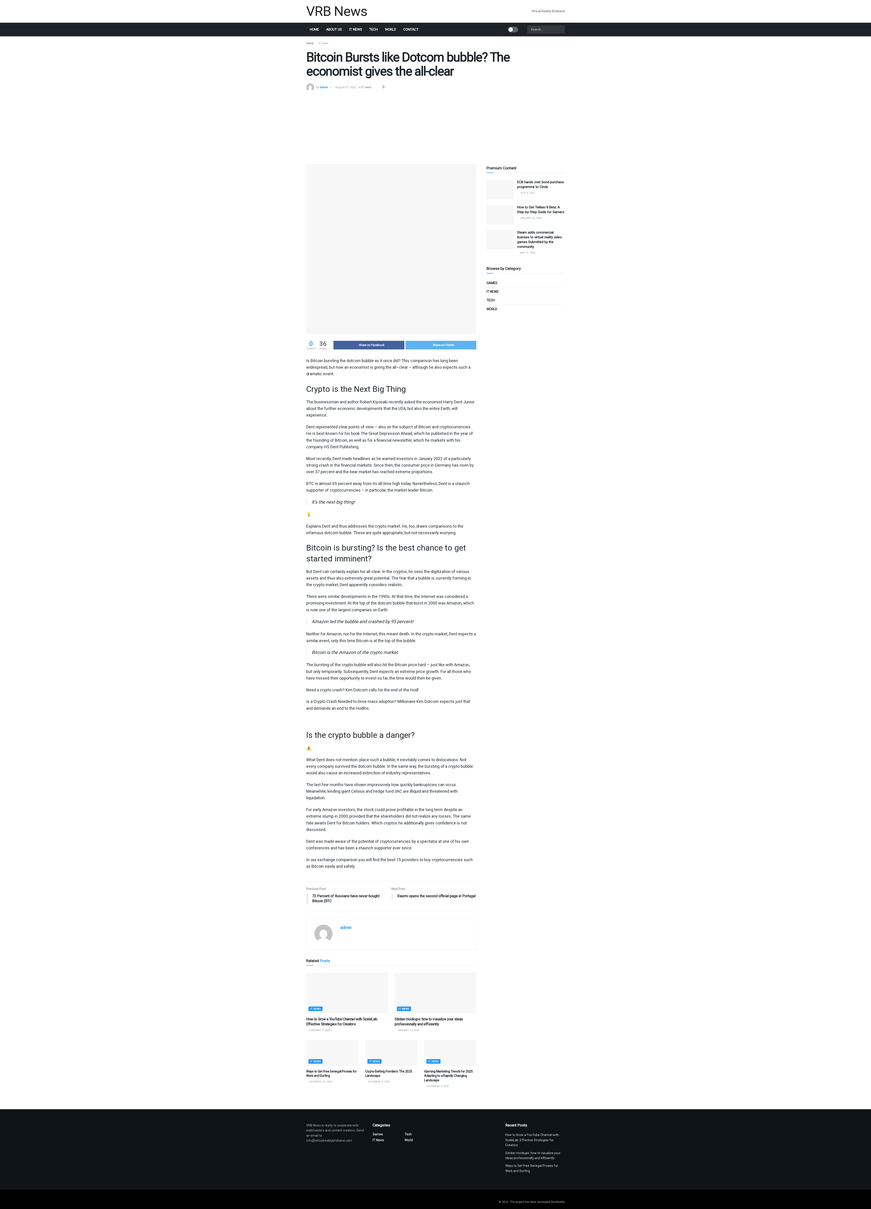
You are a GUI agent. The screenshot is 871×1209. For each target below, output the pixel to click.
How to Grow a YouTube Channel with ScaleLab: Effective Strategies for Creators (532, 1140)
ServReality (558, 1202)
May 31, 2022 (527, 252)
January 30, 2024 (530, 218)
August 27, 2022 (345, 87)
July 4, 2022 (527, 192)
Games (492, 283)
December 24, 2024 (320, 1081)
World (390, 29)
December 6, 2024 (378, 1081)
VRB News (336, 11)
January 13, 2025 (408, 1030)
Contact (410, 29)
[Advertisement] (435, 125)
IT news (355, 29)
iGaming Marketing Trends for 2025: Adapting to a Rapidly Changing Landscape (448, 1076)
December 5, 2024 (437, 1086)
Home (314, 29)
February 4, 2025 (319, 1030)
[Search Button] (561, 29)
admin (324, 87)
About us (334, 29)
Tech (373, 29)
